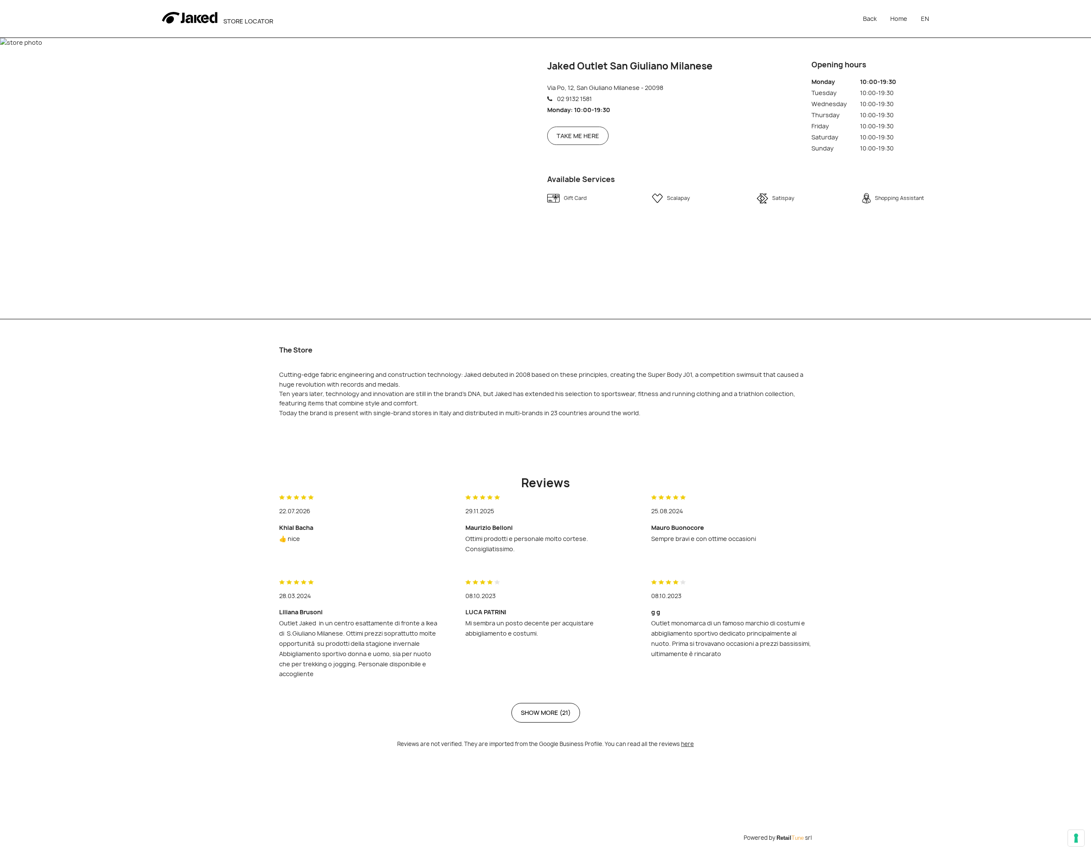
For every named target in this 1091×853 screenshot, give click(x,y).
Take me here (578, 136)
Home (898, 18)
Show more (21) (546, 712)
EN (925, 18)
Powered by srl (778, 837)
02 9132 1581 (574, 99)
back (870, 18)
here (687, 744)
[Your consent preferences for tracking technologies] (1076, 838)
